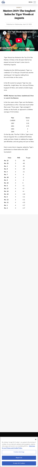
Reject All (19, 458)
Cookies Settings (19, 452)
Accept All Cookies (19, 463)
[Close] (36, 439)
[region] (19, 452)
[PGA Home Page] (3, 2)
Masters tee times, (15, 96)
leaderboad (25, 96)
